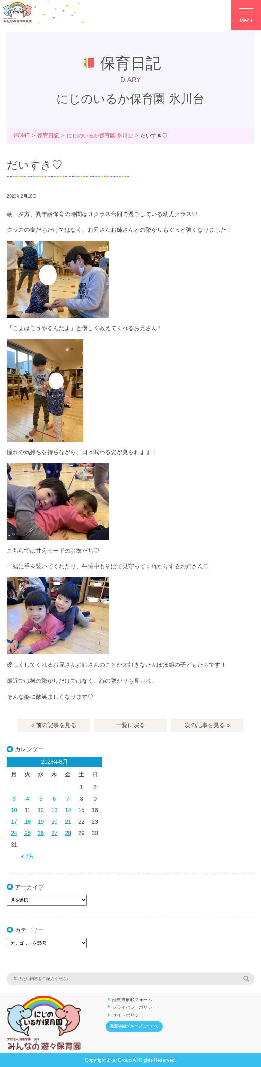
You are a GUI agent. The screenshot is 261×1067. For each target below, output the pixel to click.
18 (27, 822)
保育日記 (48, 135)
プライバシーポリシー (134, 1007)
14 (68, 810)
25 (27, 833)
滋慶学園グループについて (134, 1026)
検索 (246, 979)
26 (41, 833)
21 (68, 822)
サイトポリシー (127, 1015)
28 (68, 833)
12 (41, 810)
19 (41, 822)
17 (14, 822)
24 (14, 833)
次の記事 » (207, 725)
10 (14, 810)
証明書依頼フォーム (132, 999)
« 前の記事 (53, 725)
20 (54, 822)
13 (54, 810)
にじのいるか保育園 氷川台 (100, 135)
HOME (22, 135)
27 (54, 833)
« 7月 (27, 856)
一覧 (130, 725)
